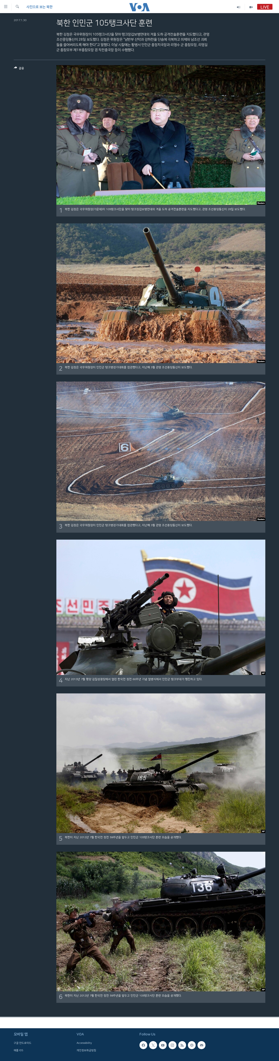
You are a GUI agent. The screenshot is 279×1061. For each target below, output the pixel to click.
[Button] (19, 69)
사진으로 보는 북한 (39, 7)
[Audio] (238, 7)
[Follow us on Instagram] (172, 1045)
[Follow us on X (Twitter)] (153, 1045)
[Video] (251, 7)
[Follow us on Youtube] (163, 1045)
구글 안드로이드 (22, 1043)
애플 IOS (18, 1050)
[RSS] (182, 1045)
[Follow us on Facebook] (143, 1045)
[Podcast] (192, 1045)
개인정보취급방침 (86, 1050)
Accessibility (84, 1043)
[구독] (201, 1045)
